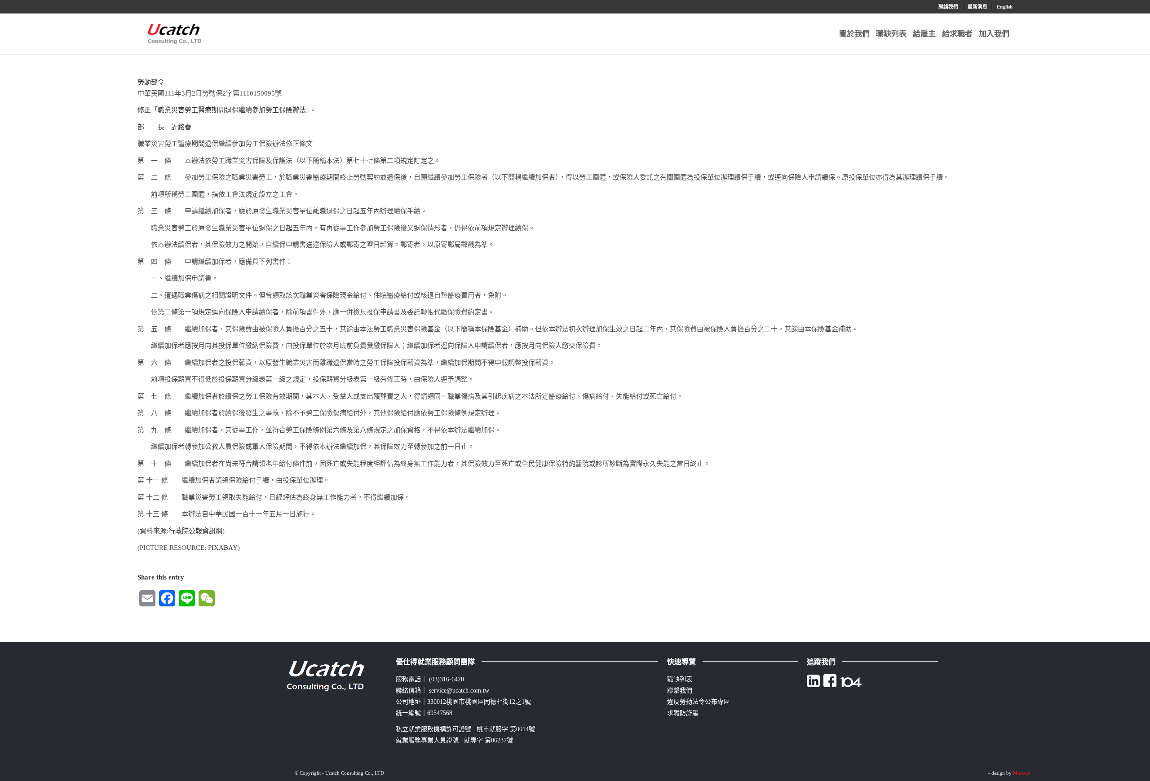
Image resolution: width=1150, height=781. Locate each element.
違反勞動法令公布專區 (698, 701)
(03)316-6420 (446, 679)
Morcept (1022, 773)
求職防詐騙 (683, 713)
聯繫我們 (679, 690)
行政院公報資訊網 (195, 531)
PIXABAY (223, 547)
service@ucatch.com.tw (459, 690)
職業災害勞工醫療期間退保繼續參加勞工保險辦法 (232, 110)
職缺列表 (679, 679)
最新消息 (977, 6)
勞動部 (147, 82)
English (1005, 6)
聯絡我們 (948, 6)
